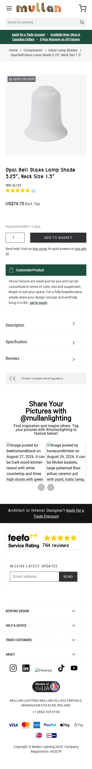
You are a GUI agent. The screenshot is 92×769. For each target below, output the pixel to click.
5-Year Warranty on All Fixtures (60, 39)
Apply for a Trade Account (28, 34)
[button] (26, 462)
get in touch (38, 303)
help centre (40, 249)
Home (13, 50)
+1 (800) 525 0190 (46, 712)
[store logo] (39, 7)
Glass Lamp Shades (62, 50)
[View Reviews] (46, 191)
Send (68, 577)
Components (33, 50)
